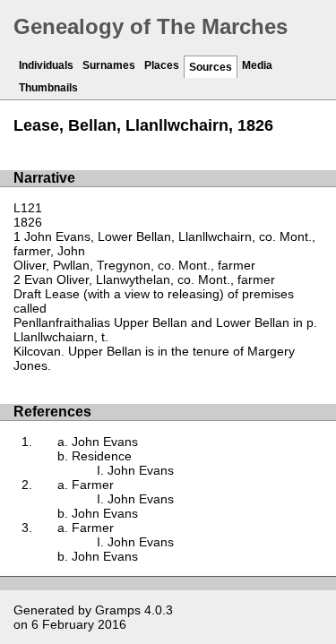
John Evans (105, 441)
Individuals (46, 65)
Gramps (118, 610)
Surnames (108, 65)
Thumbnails (48, 88)
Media (257, 65)
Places (161, 65)
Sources (210, 67)
